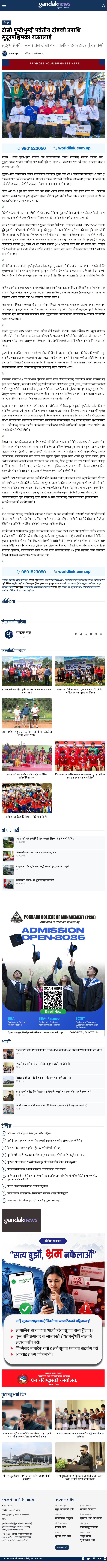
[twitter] (81, 634)
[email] (101, 634)
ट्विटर (37, 584)
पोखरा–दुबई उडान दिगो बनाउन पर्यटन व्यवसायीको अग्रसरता (44, 1078)
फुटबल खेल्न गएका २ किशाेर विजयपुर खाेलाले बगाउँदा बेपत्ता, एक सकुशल (42, 1162)
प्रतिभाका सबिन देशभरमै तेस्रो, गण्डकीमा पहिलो (29, 1133)
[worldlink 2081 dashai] (53, 148)
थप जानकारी (62, 1547)
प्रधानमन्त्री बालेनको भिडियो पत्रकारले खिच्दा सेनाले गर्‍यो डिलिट (45, 839)
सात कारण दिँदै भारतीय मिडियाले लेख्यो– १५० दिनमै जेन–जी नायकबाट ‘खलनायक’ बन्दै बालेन (59, 1050)
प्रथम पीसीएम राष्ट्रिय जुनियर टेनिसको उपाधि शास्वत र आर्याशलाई (26, 691)
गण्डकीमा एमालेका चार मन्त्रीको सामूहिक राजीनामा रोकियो (43, 1064)
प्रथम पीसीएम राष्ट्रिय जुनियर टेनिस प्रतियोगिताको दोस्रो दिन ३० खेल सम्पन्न (27, 733)
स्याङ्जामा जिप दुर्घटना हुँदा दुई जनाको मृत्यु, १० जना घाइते (42, 866)
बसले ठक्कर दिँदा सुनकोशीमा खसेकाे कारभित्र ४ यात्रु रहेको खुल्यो (37, 1193)
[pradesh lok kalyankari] (53, 1310)
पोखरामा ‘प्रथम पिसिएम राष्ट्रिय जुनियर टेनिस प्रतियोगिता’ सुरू (27, 776)
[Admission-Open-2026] (53, 972)
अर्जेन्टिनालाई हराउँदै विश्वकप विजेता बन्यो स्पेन (26, 817)
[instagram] (86, 634)
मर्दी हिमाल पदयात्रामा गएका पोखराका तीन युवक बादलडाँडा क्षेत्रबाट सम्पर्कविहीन (44, 1141)
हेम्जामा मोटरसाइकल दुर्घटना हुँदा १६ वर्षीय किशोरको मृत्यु (33, 1148)
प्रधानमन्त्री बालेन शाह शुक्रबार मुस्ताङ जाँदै (35, 880)
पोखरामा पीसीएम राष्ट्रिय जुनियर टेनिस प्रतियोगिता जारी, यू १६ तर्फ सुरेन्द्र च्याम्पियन (80, 691)
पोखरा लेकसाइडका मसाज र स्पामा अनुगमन (36, 852)
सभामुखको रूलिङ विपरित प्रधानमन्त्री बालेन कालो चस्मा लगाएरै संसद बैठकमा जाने (54, 1092)
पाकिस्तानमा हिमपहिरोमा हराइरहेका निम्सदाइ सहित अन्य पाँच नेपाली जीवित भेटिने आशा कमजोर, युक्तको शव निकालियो (52, 1178)
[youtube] (91, 634)
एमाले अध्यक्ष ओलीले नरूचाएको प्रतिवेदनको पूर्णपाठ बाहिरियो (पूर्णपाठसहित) (51, 1105)
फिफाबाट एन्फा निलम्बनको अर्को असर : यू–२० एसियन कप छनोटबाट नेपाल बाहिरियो (80, 776)
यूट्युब (51, 584)
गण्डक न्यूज (23, 633)
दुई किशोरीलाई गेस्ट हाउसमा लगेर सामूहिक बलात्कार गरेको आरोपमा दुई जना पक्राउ (46, 1155)
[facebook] (76, 634)
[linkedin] (96, 634)
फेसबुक (30, 584)
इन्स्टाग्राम (44, 584)
